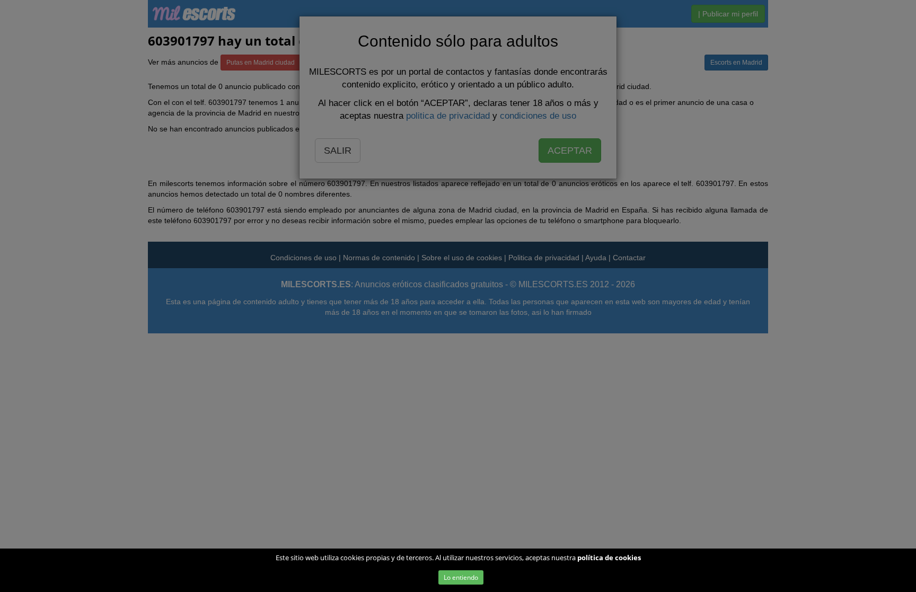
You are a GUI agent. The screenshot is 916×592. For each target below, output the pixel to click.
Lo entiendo (461, 577)
